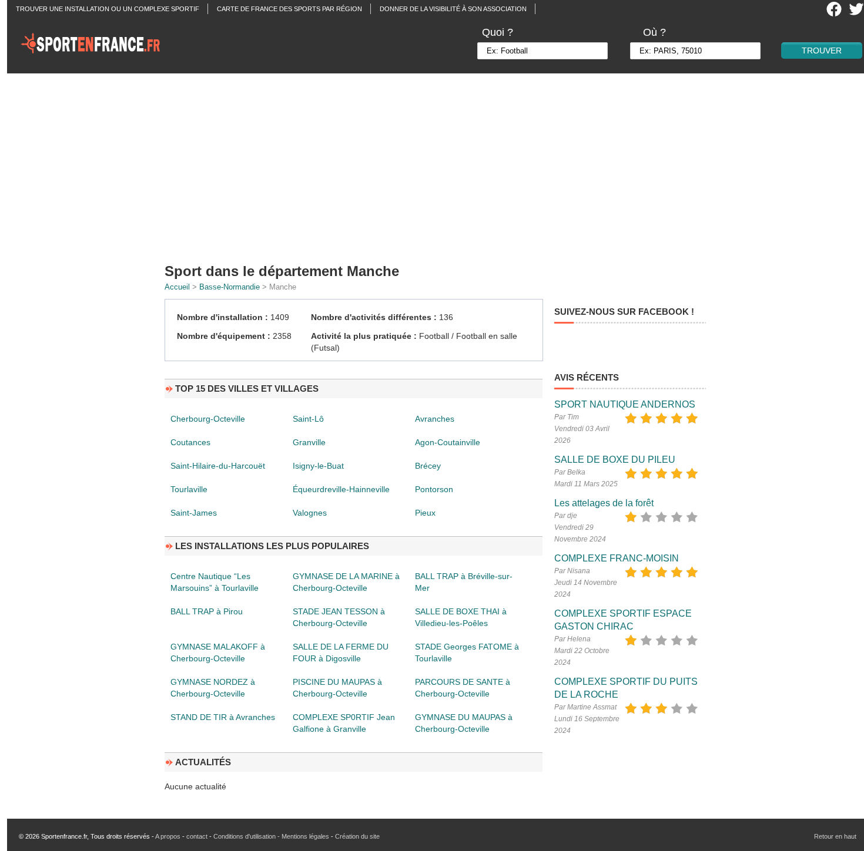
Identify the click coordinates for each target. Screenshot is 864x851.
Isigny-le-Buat (318, 465)
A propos (167, 836)
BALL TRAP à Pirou (206, 611)
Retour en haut (835, 836)
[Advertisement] (439, 164)
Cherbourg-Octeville (207, 418)
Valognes (310, 512)
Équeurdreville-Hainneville (341, 489)
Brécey (428, 465)
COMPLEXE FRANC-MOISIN (616, 558)
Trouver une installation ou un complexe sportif (107, 8)
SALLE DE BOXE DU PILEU (614, 460)
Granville (309, 442)
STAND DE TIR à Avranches (222, 717)
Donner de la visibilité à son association (453, 8)
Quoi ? (497, 32)
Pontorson (434, 489)
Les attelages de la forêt (604, 503)
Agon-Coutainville (447, 442)
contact (196, 836)
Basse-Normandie (229, 286)
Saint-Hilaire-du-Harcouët (217, 465)
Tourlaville (188, 489)
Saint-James (193, 512)
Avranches (434, 418)
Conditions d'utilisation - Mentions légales (271, 836)
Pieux (425, 512)
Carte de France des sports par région (289, 8)
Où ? (654, 32)
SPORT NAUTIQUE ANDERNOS (624, 404)
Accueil (177, 286)
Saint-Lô (308, 418)
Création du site (357, 836)
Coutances (190, 442)
